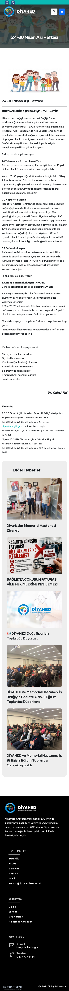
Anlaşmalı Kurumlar (20, 921)
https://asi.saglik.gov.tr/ (13, 426)
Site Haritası (16, 916)
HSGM (12, 863)
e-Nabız (13, 873)
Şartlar (13, 911)
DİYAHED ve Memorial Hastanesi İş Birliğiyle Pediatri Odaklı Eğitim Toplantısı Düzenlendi (34, 697)
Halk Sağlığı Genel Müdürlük (25, 883)
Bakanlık (14, 858)
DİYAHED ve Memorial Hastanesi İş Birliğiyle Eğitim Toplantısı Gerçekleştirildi (34, 760)
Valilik (12, 878)
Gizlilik (12, 906)
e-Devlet (14, 868)
